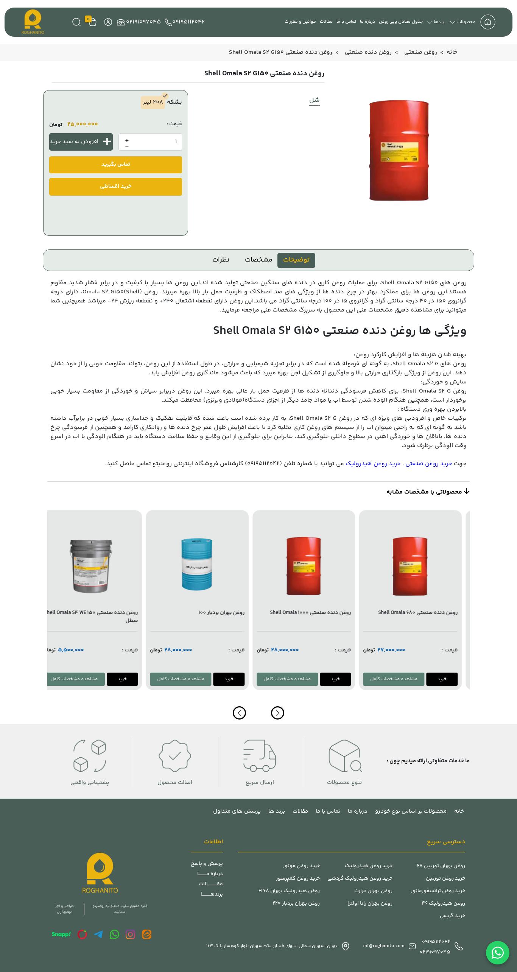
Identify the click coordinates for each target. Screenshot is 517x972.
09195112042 (188, 22)
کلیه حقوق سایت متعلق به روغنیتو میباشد (119, 909)
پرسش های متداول (237, 811)
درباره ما (367, 21)
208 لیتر (153, 102)
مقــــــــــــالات (211, 884)
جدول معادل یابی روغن (401, 21)
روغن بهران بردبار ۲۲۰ (296, 904)
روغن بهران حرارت (373, 891)
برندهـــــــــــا (212, 895)
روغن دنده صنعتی (368, 52)
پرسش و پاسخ (207, 864)
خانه (452, 52)
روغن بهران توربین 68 (441, 866)
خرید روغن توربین (445, 879)
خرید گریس (452, 916)
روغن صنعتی (420, 52)
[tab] (296, 260)
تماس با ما (346, 21)
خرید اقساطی (116, 186)
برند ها (276, 811)
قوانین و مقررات (300, 21)
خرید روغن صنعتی (428, 464)
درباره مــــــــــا (210, 874)
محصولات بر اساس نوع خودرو (411, 811)
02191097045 (143, 22)
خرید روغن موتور (301, 866)
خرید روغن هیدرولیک (373, 464)
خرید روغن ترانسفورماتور (438, 891)
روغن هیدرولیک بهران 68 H (289, 891)
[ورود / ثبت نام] (107, 22)
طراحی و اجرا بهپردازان (64, 909)
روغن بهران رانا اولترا (369, 904)
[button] (239, 713)
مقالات (326, 21)
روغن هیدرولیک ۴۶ (443, 904)
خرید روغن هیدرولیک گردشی (359, 879)
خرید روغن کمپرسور (298, 879)
